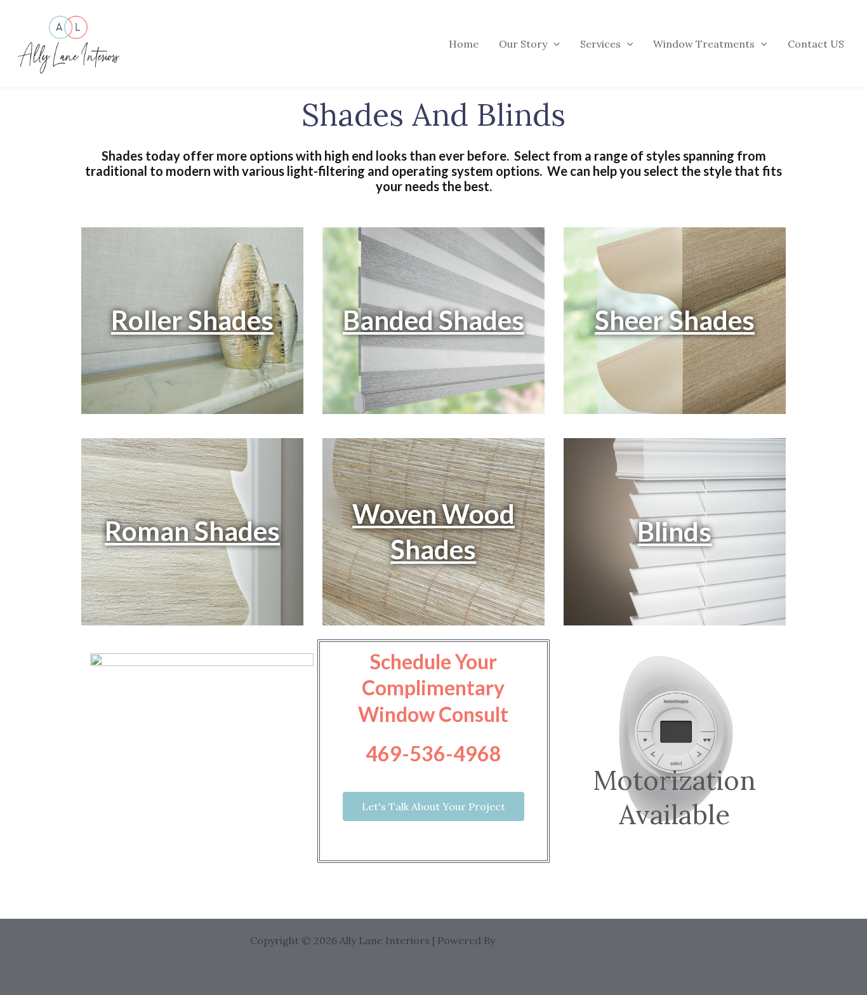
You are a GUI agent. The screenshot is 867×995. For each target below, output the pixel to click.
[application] (553, 43)
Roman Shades (192, 531)
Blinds (674, 531)
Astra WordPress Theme (558, 940)
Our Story (523, 43)
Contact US (816, 43)
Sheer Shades (675, 320)
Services (600, 43)
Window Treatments (704, 43)
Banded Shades (433, 320)
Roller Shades (192, 320)
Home (464, 43)
